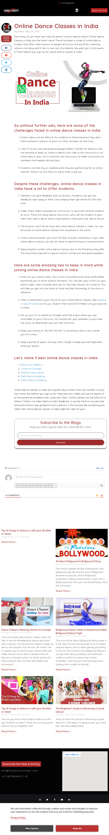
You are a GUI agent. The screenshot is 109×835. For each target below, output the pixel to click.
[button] (77, 10)
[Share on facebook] (6, 48)
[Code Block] (43, 485)
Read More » (8, 541)
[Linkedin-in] (69, 800)
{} (50, 485)
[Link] (47, 485)
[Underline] (24, 485)
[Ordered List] (32, 485)
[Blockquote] (39, 485)
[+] (53, 485)
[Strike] (28, 485)
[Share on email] (6, 55)
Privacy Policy (18, 817)
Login (101, 468)
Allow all (77, 828)
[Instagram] (40, 800)
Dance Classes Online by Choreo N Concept (26, 629)
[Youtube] (62, 800)
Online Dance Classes (6, 38)
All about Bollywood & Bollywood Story (78, 561)
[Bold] (17, 485)
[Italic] (20, 485)
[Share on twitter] (6, 62)
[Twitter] (47, 800)
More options (32, 828)
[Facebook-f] (55, 800)
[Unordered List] (35, 485)
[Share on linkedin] (6, 70)
